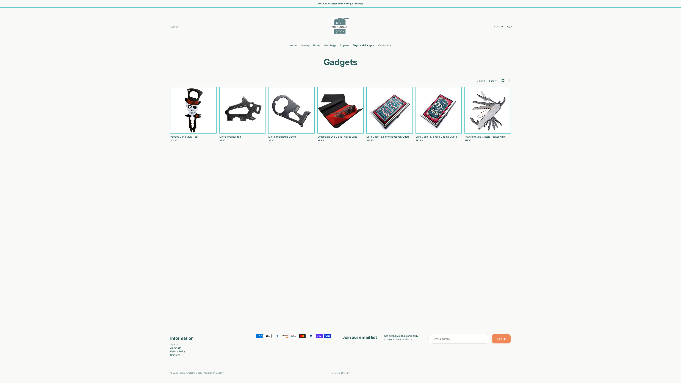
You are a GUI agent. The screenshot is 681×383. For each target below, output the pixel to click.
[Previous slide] (323, 110)
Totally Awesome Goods (190, 372)
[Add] (211, 128)
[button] (493, 80)
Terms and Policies (340, 373)
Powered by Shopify (213, 372)
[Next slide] (358, 110)
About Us (175, 347)
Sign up (501, 338)
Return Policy (178, 351)
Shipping (175, 354)
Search (174, 344)
